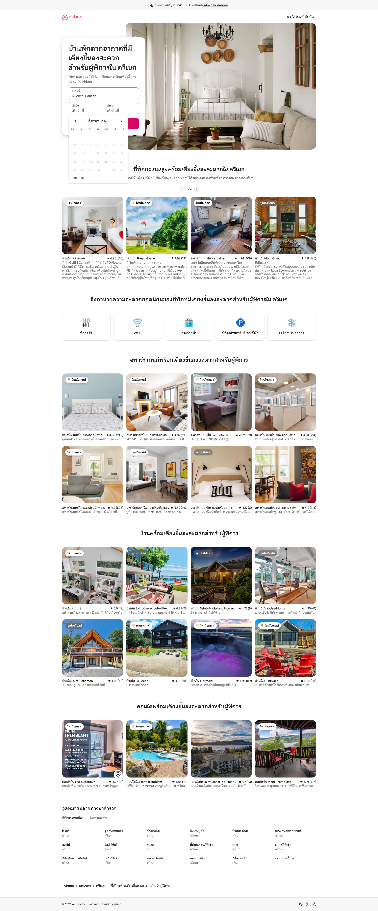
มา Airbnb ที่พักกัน (300, 17)
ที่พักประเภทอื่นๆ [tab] (73, 818)
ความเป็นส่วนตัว (100, 904)
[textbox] (86, 110)
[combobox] (104, 96)
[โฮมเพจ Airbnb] (72, 16)
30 (75, 178)
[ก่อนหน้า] (182, 189)
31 (82, 178)
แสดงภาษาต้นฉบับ (215, 5)
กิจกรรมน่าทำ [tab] (98, 818)
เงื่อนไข (118, 904)
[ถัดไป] (196, 189)
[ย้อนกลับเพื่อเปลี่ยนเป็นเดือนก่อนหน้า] (75, 121)
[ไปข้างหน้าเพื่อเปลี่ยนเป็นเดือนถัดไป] (121, 121)
